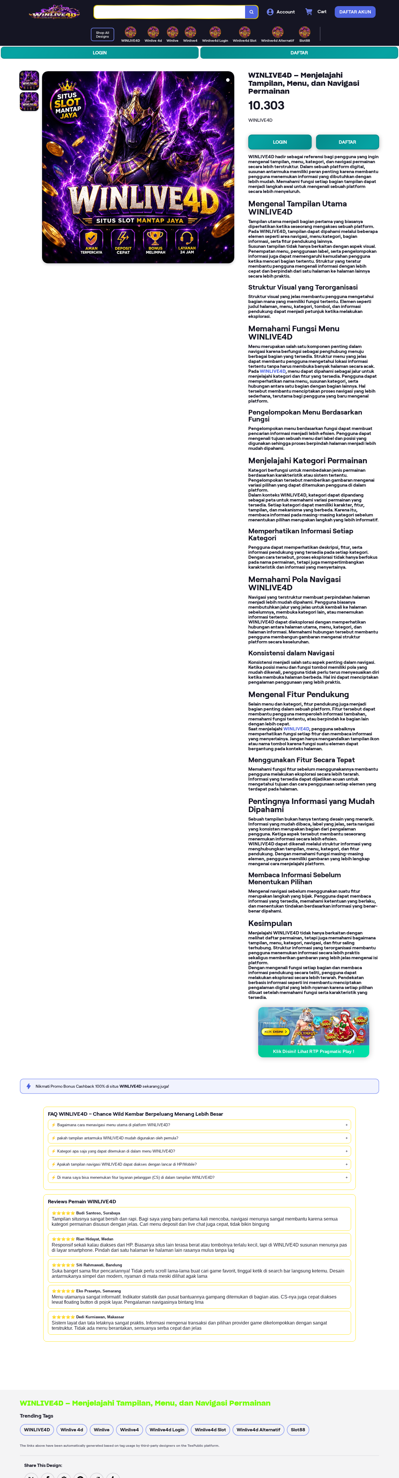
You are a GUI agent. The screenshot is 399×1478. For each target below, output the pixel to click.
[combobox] (169, 12)
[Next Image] (229, 168)
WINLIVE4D (272, 371)
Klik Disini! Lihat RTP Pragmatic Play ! (314, 1051)
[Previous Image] (46, 168)
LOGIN (100, 52)
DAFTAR (299, 52)
